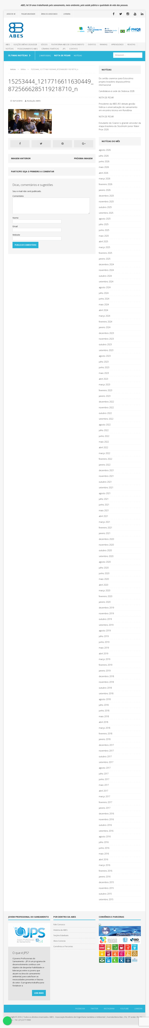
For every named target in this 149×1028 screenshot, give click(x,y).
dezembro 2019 (106, 607)
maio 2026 (104, 167)
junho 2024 (104, 298)
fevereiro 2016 (105, 870)
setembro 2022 (106, 418)
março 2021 (104, 522)
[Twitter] (120, 13)
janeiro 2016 (104, 876)
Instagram (109, 1008)
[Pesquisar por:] (127, 54)
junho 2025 (104, 230)
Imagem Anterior (21, 158)
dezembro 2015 (106, 882)
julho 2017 (104, 773)
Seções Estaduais (60, 935)
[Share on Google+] (83, 143)
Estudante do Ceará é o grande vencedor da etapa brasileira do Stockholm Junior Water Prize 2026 (120, 126)
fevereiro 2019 (105, 664)
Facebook (80, 1008)
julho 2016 (104, 842)
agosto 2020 (105, 561)
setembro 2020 (106, 556)
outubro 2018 (105, 687)
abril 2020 (103, 584)
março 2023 (104, 384)
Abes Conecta (59, 941)
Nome (15, 217)
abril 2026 (103, 173)
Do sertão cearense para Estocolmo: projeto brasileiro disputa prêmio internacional (116, 81)
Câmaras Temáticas (50, 48)
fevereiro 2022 (105, 459)
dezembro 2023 (106, 333)
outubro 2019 (105, 619)
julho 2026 (104, 155)
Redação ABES (34, 100)
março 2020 (104, 590)
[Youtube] (135, 13)
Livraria (66, 14)
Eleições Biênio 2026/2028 (25, 44)
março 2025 (104, 247)
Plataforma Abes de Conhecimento (67, 44)
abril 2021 (103, 516)
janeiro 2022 (104, 464)
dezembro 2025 (106, 195)
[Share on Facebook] (20, 143)
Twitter (94, 1008)
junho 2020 (104, 573)
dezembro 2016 (106, 813)
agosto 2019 (105, 630)
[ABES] (26, 30)
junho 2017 (104, 779)
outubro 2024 (105, 276)
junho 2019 (104, 642)
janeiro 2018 (104, 739)
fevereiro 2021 (105, 527)
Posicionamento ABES (27, 48)
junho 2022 (104, 436)
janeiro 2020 (104, 602)
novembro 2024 (106, 270)
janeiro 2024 (104, 327)
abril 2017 (103, 790)
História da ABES (60, 930)
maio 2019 (104, 647)
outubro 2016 (105, 825)
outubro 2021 (105, 481)
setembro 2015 (106, 899)
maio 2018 (104, 716)
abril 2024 (103, 310)
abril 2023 (103, 378)
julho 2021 (104, 499)
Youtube (124, 1008)
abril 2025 (103, 241)
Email (15, 226)
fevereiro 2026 (105, 184)
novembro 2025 (106, 201)
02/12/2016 (17, 100)
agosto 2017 (105, 767)
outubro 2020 (105, 550)
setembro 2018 (106, 693)
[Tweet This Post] (41, 143)
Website (16, 234)
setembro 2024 (106, 281)
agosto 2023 (105, 356)
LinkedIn (138, 1008)
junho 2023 (104, 367)
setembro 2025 (106, 212)
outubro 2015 (105, 893)
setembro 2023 (106, 350)
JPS (64, 48)
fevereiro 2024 (105, 321)
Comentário (18, 196)
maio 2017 (104, 785)
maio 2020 (104, 579)
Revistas (131, 44)
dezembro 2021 (106, 470)
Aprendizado (117, 44)
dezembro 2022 (106, 401)
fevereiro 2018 (105, 733)
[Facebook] (113, 13)
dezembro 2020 (106, 539)
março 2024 (104, 315)
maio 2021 (104, 510)
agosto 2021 (105, 493)
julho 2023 (104, 361)
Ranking (103, 44)
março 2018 (104, 727)
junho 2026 (104, 161)
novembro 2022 (106, 407)
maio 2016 (104, 853)
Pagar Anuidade (28, 14)
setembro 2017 (106, 762)
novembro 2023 (106, 338)
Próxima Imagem (83, 158)
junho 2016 (104, 848)
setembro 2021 (106, 487)
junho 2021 (104, 504)
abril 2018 (103, 722)
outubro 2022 (105, 413)
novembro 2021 (106, 476)
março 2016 (104, 865)
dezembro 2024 (106, 264)
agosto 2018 (105, 699)
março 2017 (104, 796)
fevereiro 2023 (105, 390)
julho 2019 (104, 636)
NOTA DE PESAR (106, 97)
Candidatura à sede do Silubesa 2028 (116, 91)
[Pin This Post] (62, 143)
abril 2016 (103, 859)
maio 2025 (104, 235)
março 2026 (104, 178)
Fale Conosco (59, 924)
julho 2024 (104, 293)
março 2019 (104, 659)
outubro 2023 (105, 344)
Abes (8, 44)
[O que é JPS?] (29, 945)
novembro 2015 (106, 888)
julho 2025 (104, 224)
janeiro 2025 (104, 258)
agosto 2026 (105, 150)
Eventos (92, 44)
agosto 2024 (105, 287)
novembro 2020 (106, 544)
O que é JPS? (21, 953)
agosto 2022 (105, 424)
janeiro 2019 (104, 670)
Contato (73, 48)
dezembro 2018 (106, 676)
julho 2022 (104, 430)
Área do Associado (49, 14)
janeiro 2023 (104, 396)
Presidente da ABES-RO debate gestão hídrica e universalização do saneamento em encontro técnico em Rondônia (118, 107)
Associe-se (11, 14)
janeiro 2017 (104, 808)
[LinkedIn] (142, 13)
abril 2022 (103, 447)
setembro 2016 (106, 830)
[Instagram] (128, 13)
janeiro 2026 (104, 190)
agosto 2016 (105, 836)
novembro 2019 (106, 613)
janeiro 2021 (104, 533)
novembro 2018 (106, 682)
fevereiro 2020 (105, 596)
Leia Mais (39, 993)
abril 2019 (103, 653)
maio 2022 (104, 441)
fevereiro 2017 (105, 802)
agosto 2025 (105, 218)
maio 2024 (104, 304)
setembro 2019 (106, 625)
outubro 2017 (105, 756)
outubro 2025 (105, 207)
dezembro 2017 (106, 745)
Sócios (44, 44)
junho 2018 (104, 710)
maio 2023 (104, 373)
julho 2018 (104, 705)
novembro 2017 (106, 750)
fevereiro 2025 (105, 253)
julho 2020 (104, 567)
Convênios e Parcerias (63, 946)
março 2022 (104, 453)
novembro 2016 (106, 819)
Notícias (10, 48)
